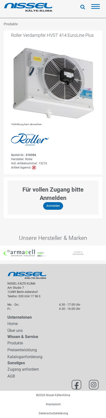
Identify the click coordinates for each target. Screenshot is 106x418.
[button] (2, 253)
